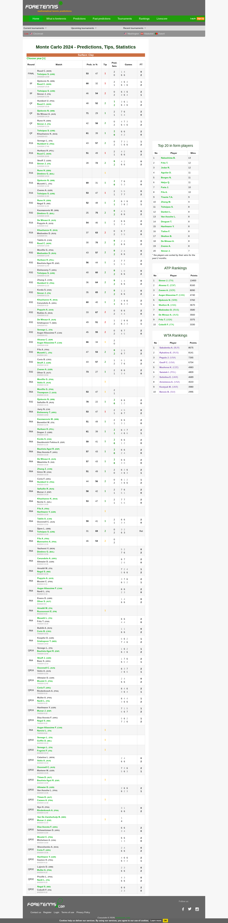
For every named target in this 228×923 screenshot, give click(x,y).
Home (36, 18)
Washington (133, 33)
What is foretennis (56, 18)
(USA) (167, 305)
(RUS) (169, 310)
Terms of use (67, 912)
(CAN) (172, 295)
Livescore (162, 18)
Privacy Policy (83, 912)
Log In (193, 19)
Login (56, 912)
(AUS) (169, 315)
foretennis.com (123, 917)
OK (165, 920)
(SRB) (168, 300)
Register (47, 912)
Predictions (79, 18)
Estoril (162, 33)
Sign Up (200, 19)
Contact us (36, 912)
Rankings (144, 18)
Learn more (155, 920)
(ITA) (166, 280)
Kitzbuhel (148, 33)
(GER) (167, 290)
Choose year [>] (36, 58)
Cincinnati (38, 33)
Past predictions (101, 18)
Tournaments (125, 18)
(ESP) (167, 285)
